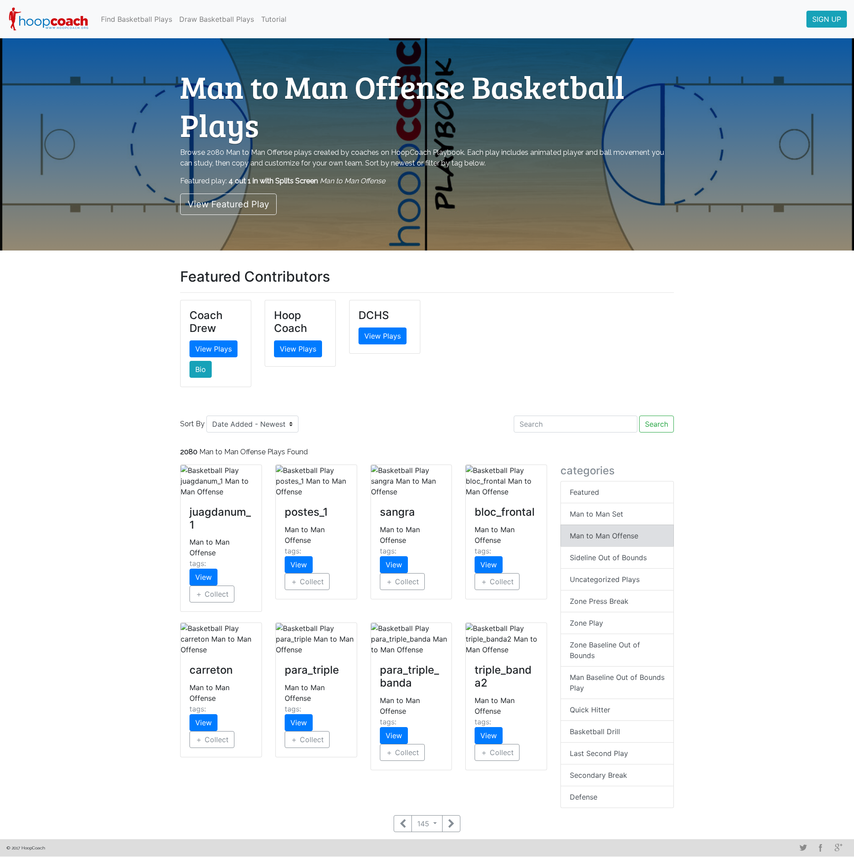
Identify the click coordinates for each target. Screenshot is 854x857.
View (203, 577)
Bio (200, 369)
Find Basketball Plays (136, 19)
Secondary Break (598, 775)
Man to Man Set (596, 513)
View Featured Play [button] (228, 204)
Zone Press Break (599, 601)
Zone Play (586, 622)
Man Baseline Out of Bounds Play (617, 682)
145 (424, 823)
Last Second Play (599, 753)
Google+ (838, 848)
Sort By (192, 424)
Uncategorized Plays (605, 579)
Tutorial (273, 19)
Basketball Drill (595, 731)
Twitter (803, 848)
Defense (583, 796)
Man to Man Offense (604, 535)
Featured (584, 492)
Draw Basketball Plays (216, 19)
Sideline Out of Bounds (608, 557)
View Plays (213, 348)
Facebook (821, 848)
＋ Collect (212, 594)
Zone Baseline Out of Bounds (605, 650)
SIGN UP (826, 19)
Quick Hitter (590, 709)
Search (656, 424)
